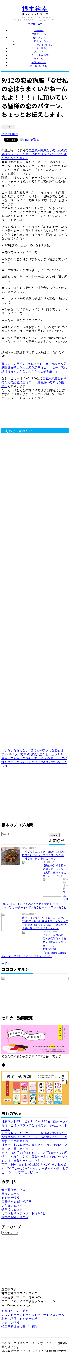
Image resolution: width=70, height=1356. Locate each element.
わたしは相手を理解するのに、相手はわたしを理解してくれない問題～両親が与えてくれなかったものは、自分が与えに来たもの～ (34, 1156)
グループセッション (42, 44)
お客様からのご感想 (14, 1310)
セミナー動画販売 (39, 55)
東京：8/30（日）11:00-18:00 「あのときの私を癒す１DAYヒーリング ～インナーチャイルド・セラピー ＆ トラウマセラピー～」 (35, 1168)
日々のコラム (10, 1193)
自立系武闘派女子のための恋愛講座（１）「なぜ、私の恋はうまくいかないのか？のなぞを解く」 (34, 154)
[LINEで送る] (29, 139)
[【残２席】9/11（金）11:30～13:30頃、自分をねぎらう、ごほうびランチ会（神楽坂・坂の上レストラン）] (11, 856)
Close (38, 24)
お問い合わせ (39, 62)
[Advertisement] (33, 415)
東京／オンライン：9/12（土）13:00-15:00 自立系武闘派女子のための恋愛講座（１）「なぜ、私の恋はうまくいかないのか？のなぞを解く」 (34, 367)
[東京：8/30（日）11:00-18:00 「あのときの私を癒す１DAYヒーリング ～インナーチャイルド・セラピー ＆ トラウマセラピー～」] (53, 887)
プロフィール (39, 34)
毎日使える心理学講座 (16, 1201)
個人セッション (42, 41)
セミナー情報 (39, 48)
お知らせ (39, 30)
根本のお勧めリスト (14, 1217)
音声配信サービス (13, 1189)
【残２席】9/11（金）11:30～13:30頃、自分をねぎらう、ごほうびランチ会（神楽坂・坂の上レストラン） (44, 855)
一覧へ (5, 963)
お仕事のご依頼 (38, 65)
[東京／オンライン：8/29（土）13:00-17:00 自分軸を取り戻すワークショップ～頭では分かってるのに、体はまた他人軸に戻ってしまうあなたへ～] (11, 922)
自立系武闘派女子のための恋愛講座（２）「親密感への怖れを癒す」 (34, 382)
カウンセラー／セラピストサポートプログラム (32, 1314)
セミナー (8, 127)
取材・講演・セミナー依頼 (19, 1318)
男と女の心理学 (11, 1205)
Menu (31, 24)
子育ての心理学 (11, 1209)
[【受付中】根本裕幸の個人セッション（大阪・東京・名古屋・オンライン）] (32, 870)
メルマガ (39, 51)
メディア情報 (10, 1322)
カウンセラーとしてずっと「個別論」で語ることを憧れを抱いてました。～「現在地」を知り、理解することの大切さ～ (34, 1137)
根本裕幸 (35, 8)
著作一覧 (39, 58)
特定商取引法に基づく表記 (19, 1326)
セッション (39, 37)
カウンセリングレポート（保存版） (25, 1213)
